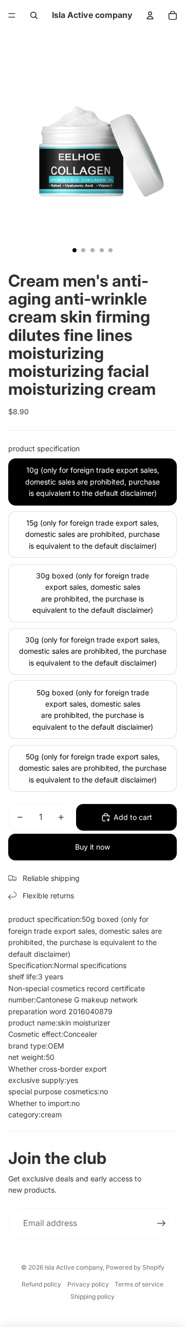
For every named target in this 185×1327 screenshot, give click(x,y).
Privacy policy (88, 1284)
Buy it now (92, 846)
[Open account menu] (150, 15)
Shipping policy (92, 1296)
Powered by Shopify (135, 1267)
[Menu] (12, 15)
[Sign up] (161, 1223)
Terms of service (139, 1284)
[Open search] (34, 15)
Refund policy (41, 1284)
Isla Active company (74, 1267)
